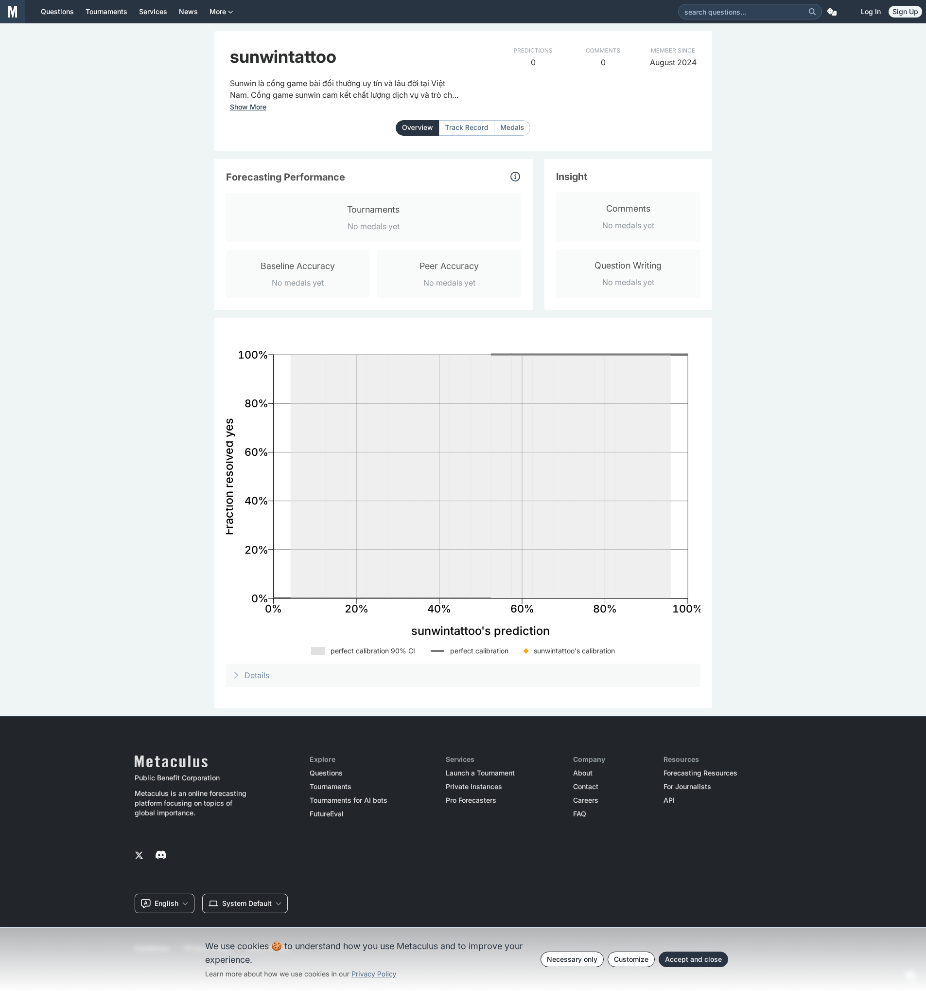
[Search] (812, 11)
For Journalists (687, 787)
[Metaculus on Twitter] (139, 856)
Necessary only (572, 959)
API (669, 800)
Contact (585, 787)
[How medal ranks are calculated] (515, 176)
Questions (326, 773)
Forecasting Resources (700, 773)
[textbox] (345, 89)
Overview (417, 128)
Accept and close (693, 959)
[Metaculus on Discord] (161, 856)
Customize (631, 959)
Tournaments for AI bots (348, 800)
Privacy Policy (374, 974)
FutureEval (327, 814)
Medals (512, 128)
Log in (871, 11)
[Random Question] (831, 11)
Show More (248, 107)
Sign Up (905, 11)
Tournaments (330, 787)
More (218, 11)
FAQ (579, 814)
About (583, 773)
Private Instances (474, 787)
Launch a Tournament (480, 773)
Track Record (467, 128)
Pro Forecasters (471, 800)
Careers (585, 800)
